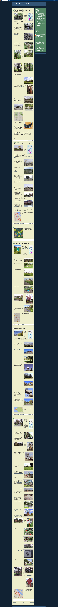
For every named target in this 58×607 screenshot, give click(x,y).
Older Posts (32, 602)
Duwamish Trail (16, 206)
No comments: (29, 414)
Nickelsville (15, 171)
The (19, 482)
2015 (37, 10)
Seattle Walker (38, 35)
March (38, 25)
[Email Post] (32, 140)
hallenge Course (22, 86)
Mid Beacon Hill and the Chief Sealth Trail (21, 243)
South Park (16, 418)
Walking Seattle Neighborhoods (23, 4)
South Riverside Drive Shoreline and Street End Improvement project (18, 474)
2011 (37, 31)
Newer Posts (14, 602)
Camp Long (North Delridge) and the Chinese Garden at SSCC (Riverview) (22, 11)
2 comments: (29, 223)
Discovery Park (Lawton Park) (19, 328)
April (37, 12)
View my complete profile (39, 50)
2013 (37, 29)
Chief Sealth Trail (25, 248)
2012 (37, 30)
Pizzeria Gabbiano (16, 133)
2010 (37, 32)
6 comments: (29, 140)
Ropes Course (20, 46)
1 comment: (29, 324)
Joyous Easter (16, 227)
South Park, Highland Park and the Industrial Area (23, 143)
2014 (37, 11)
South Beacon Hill (39, 22)
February (38, 26)
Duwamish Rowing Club (19, 550)
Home (23, 602)
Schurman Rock (16, 34)
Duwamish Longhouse (18, 201)
